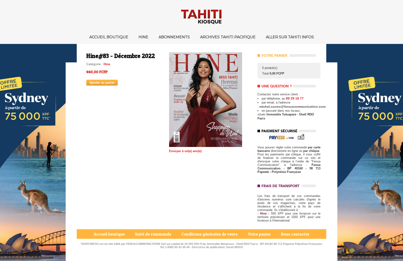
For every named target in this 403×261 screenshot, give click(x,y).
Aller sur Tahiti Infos (290, 37)
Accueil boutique (109, 37)
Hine (144, 37)
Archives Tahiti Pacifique (228, 37)
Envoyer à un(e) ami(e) (185, 151)
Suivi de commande (153, 234)
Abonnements (175, 37)
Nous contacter (295, 234)
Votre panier (260, 234)
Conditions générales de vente (210, 234)
